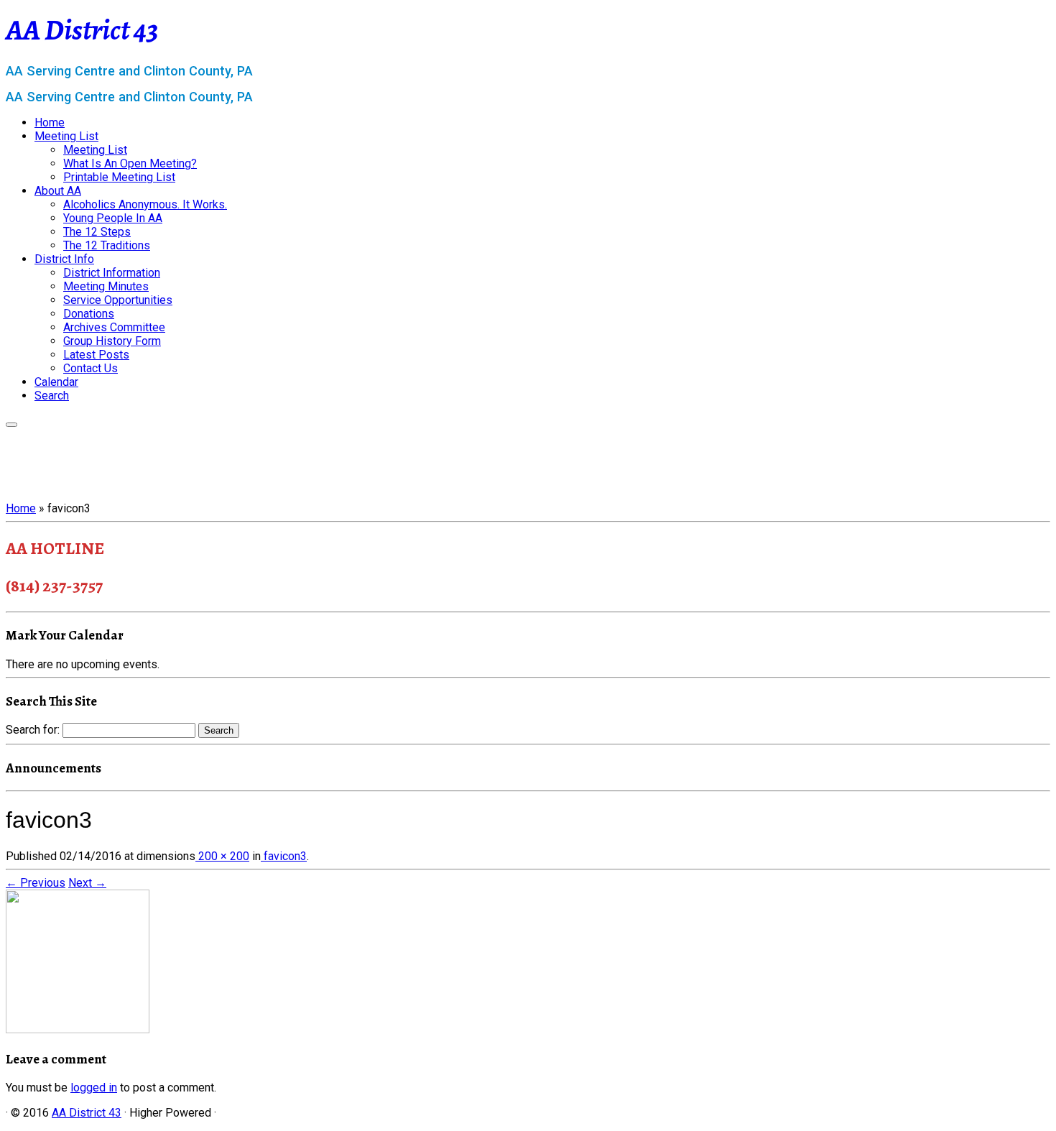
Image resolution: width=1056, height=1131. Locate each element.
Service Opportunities (117, 300)
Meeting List (66, 136)
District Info (64, 259)
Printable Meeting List (119, 177)
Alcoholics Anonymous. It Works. (145, 204)
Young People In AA (112, 218)
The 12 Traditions (106, 245)
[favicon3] (77, 1029)
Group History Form (112, 341)
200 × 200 (222, 856)
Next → (87, 883)
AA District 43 (82, 30)
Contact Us (90, 368)
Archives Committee (114, 327)
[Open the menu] (11, 425)
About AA (57, 191)
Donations (88, 313)
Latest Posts (96, 354)
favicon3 (284, 856)
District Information (111, 273)
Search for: (33, 730)
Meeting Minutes (106, 286)
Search (51, 395)
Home (49, 122)
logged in (93, 1087)
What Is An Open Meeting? (130, 163)
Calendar (56, 382)
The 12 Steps (97, 232)
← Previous (35, 883)
